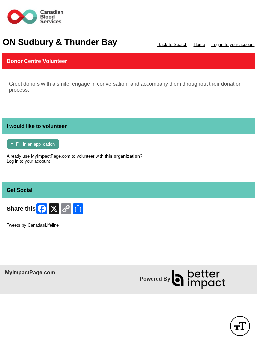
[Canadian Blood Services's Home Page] (128, 19)
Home (199, 44)
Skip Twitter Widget (25, 220)
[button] (240, 326)
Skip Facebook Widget (29, 235)
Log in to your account (233, 44)
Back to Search (172, 44)
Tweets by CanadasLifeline (33, 225)
